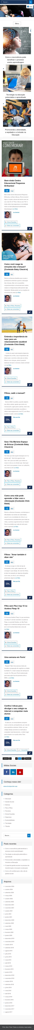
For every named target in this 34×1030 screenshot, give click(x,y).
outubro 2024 (9, 889)
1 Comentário (24, 750)
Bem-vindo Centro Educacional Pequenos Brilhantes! (14, 183)
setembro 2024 (9, 892)
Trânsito (7, 826)
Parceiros (17, 306)
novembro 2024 (9, 886)
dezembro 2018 (9, 975)
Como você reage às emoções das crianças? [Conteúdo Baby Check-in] (16, 267)
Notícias (7, 805)
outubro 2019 (9, 944)
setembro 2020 (9, 923)
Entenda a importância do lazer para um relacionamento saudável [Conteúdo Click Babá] (15, 340)
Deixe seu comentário (13, 225)
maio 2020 (8, 926)
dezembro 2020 (9, 920)
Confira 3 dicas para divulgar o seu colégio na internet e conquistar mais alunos (16, 709)
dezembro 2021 (9, 905)
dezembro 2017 (9, 1006)
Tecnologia (8, 823)
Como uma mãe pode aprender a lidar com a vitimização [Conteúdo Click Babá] (16, 499)
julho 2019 (8, 954)
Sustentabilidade (10, 820)
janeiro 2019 (8, 972)
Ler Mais (15, 209)
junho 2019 (8, 957)
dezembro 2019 (9, 938)
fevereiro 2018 (9, 1000)
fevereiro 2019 (9, 969)
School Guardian (11, 222)
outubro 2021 (9, 911)
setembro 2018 (9, 984)
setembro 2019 (9, 947)
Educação (8, 799)
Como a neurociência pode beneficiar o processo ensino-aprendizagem (15, 59)
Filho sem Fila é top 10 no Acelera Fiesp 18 (15, 607)
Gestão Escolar (9, 802)
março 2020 (8, 929)
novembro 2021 (9, 908)
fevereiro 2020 (9, 932)
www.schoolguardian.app (10, 786)
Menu (17, 23)
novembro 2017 (9, 1009)
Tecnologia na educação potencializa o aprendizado (15, 95)
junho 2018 (8, 987)
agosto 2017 (8, 1012)
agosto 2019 (8, 951)
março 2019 (8, 966)
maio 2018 (8, 990)
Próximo (28, 758)
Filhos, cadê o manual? (14, 393)
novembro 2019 (9, 941)
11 (23, 758)
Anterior (6, 758)
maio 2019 (8, 960)
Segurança (8, 817)
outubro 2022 (9, 898)
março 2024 (8, 895)
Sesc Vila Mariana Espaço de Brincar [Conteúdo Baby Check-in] (16, 444)
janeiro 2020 (8, 935)
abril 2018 (8, 993)
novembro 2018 (9, 978)
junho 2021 (8, 914)
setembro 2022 (9, 901)
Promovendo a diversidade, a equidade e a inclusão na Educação (15, 132)
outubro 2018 (9, 981)
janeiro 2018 (8, 1003)
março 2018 (8, 996)
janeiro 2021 (8, 917)
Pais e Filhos (10, 306)
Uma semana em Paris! (14, 657)
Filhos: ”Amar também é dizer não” (15, 555)
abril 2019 (8, 963)
